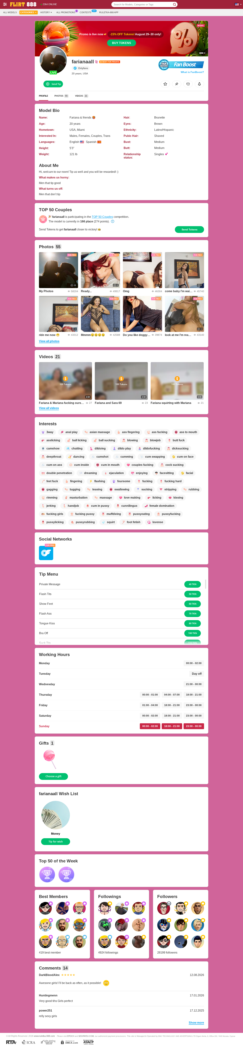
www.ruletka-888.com (44, 1036)
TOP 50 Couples (102, 216)
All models (10, 12)
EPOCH (70, 1036)
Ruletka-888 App (108, 12)
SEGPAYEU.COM (86, 1036)
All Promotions (65, 12)
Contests (85, 12)
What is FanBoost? (192, 72)
